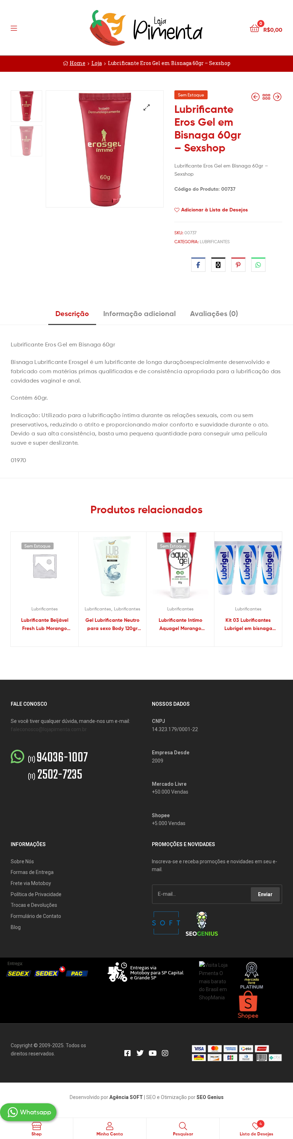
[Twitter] (140, 1053)
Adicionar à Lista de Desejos (214, 209)
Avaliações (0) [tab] (214, 313)
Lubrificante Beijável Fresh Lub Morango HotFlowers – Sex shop (44, 624)
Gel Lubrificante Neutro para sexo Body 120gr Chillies (112, 624)
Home (77, 63)
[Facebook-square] (127, 1053)
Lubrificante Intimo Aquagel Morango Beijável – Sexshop (180, 624)
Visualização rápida (53, 569)
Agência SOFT (126, 1097)
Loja (96, 63)
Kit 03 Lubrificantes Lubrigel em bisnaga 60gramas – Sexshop (248, 624)
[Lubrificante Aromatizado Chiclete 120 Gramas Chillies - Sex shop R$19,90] (256, 97)
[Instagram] (165, 1053)
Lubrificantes (215, 241)
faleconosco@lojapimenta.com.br (49, 729)
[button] (147, 107)
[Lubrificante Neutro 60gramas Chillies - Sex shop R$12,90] (277, 97)
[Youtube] (152, 1053)
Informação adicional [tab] (139, 313)
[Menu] (28, 27)
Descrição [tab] (72, 313)
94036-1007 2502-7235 (58, 767)
